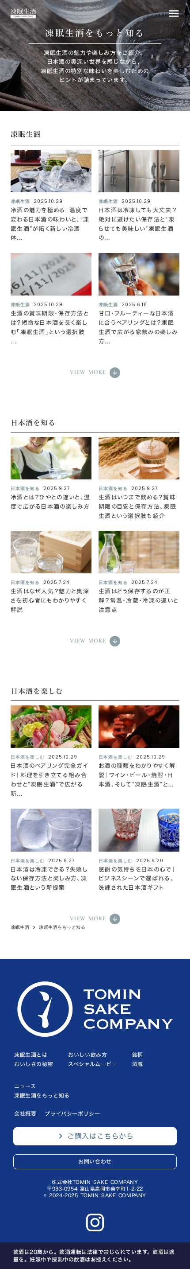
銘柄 (137, 1055)
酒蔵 (137, 1064)
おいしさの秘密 (33, 1064)
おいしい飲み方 (87, 1055)
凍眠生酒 (20, 927)
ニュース (25, 1086)
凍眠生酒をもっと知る (62, 927)
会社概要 (25, 1113)
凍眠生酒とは (31, 1055)
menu (173, 13)
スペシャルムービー (92, 1064)
